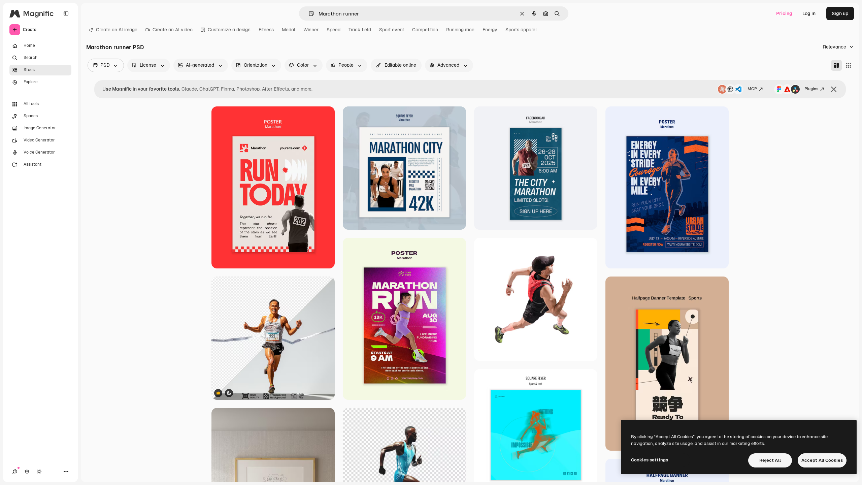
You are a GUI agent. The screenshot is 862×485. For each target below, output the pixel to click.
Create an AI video (173, 30)
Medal (288, 30)
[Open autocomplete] (308, 13)
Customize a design (229, 30)
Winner (311, 30)
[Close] (834, 89)
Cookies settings (649, 460)
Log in (809, 13)
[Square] (848, 65)
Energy (490, 30)
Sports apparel (521, 30)
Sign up (840, 13)
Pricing (784, 13)
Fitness (266, 30)
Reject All (770, 460)
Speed (333, 30)
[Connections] (14, 471)
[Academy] (27, 471)
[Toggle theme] (39, 471)
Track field (360, 30)
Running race (460, 30)
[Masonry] (836, 65)
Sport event (391, 30)
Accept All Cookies (822, 460)
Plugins (811, 89)
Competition (425, 30)
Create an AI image (116, 30)
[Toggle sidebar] (66, 13)
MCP (752, 89)
